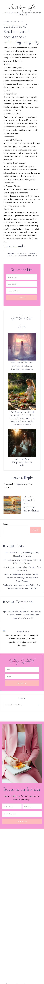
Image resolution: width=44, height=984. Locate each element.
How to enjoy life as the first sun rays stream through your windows (22, 365)
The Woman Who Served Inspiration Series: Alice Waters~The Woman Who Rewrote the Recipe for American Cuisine (22, 418)
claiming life (22, 8)
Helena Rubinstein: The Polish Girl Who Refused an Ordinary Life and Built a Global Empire (22, 577)
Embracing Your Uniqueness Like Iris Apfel (22, 462)
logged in (19, 484)
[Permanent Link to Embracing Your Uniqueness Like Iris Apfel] (22, 443)
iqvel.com (7, 611)
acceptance (12, 256)
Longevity (8, 21)
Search (6, 524)
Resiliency (32, 256)
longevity (22, 256)
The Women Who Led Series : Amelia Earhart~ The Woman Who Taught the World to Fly (24, 614)
